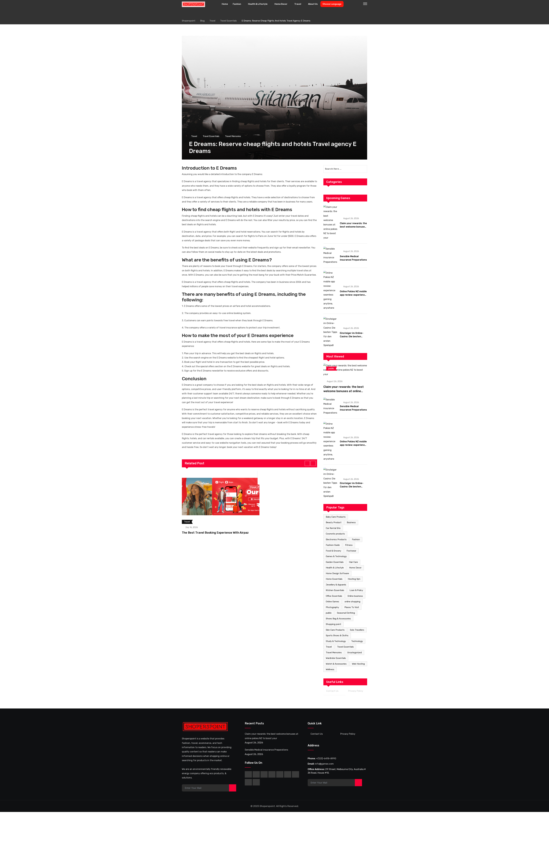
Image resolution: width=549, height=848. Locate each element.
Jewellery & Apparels (336, 584)
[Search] (359, 4)
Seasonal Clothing (346, 613)
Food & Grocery (333, 550)
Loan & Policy (356, 590)
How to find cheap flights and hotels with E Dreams (237, 209)
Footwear (351, 550)
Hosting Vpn (354, 579)
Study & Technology (336, 641)
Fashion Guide (333, 545)
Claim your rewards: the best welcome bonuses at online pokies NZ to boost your (343, 391)
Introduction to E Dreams (209, 168)
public (329, 613)
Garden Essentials (335, 562)
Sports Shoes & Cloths (337, 635)
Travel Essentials (345, 647)
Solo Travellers (357, 630)
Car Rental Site (333, 528)
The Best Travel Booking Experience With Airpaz (215, 532)
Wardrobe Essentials (336, 658)
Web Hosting (358, 664)
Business (351, 522)
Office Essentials (334, 596)
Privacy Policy (355, 691)
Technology (357, 641)
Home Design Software (337, 573)
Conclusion (194, 378)
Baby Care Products (336, 517)
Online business (355, 596)
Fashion (237, 4)
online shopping (352, 601)
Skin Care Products (335, 630)
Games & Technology (336, 556)
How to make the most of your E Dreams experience (238, 335)
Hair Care (353, 562)
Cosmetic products (335, 533)
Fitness (349, 545)
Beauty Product (333, 522)
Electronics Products (336, 539)
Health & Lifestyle (257, 4)
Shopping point (333, 624)
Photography (332, 607)
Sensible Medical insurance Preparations (266, 749)
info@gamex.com (324, 763)
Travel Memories (334, 652)
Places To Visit (351, 607)
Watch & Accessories (336, 664)
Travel (297, 4)
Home (225, 4)
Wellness (330, 669)
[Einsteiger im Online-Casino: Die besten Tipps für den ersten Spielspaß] (330, 332)
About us (313, 4)
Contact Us (332, 691)
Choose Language (332, 4)
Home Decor (280, 4)
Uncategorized (354, 652)
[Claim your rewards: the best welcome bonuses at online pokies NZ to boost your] (330, 222)
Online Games (332, 601)
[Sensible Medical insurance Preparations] (330, 255)
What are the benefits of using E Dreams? (227, 260)
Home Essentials (334, 579)
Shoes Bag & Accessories (338, 618)
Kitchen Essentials (335, 590)
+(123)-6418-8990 (326, 758)
